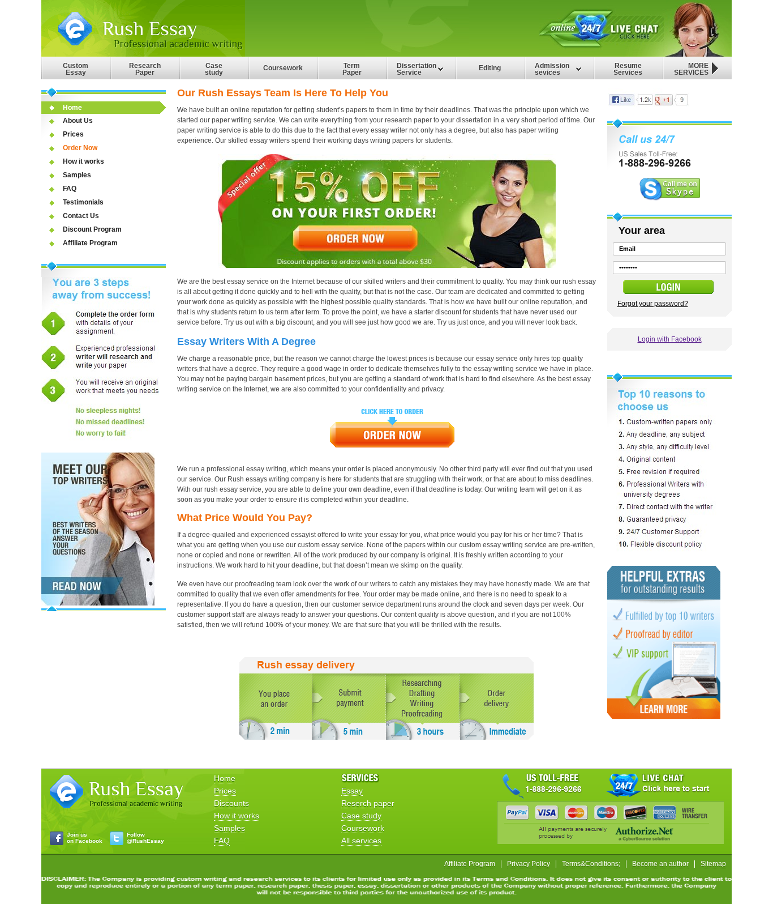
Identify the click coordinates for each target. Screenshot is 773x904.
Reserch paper (367, 803)
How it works (83, 161)
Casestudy (214, 69)
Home (72, 108)
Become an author (660, 864)
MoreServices (691, 69)
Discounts (231, 803)
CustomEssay (75, 69)
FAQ (69, 189)
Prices (73, 134)
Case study (361, 815)
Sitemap (713, 864)
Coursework (283, 68)
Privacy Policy (528, 864)
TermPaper (352, 69)
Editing (490, 68)
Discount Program (92, 229)
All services (361, 840)
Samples (77, 175)
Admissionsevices (552, 69)
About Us (78, 121)
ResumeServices (627, 69)
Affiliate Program (90, 243)
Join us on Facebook (84, 837)
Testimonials (83, 202)
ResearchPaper (145, 69)
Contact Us (81, 216)
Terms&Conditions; (591, 864)
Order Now (80, 148)
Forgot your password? (652, 304)
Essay (352, 790)
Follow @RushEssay (145, 837)
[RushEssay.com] (143, 54)
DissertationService (416, 69)
